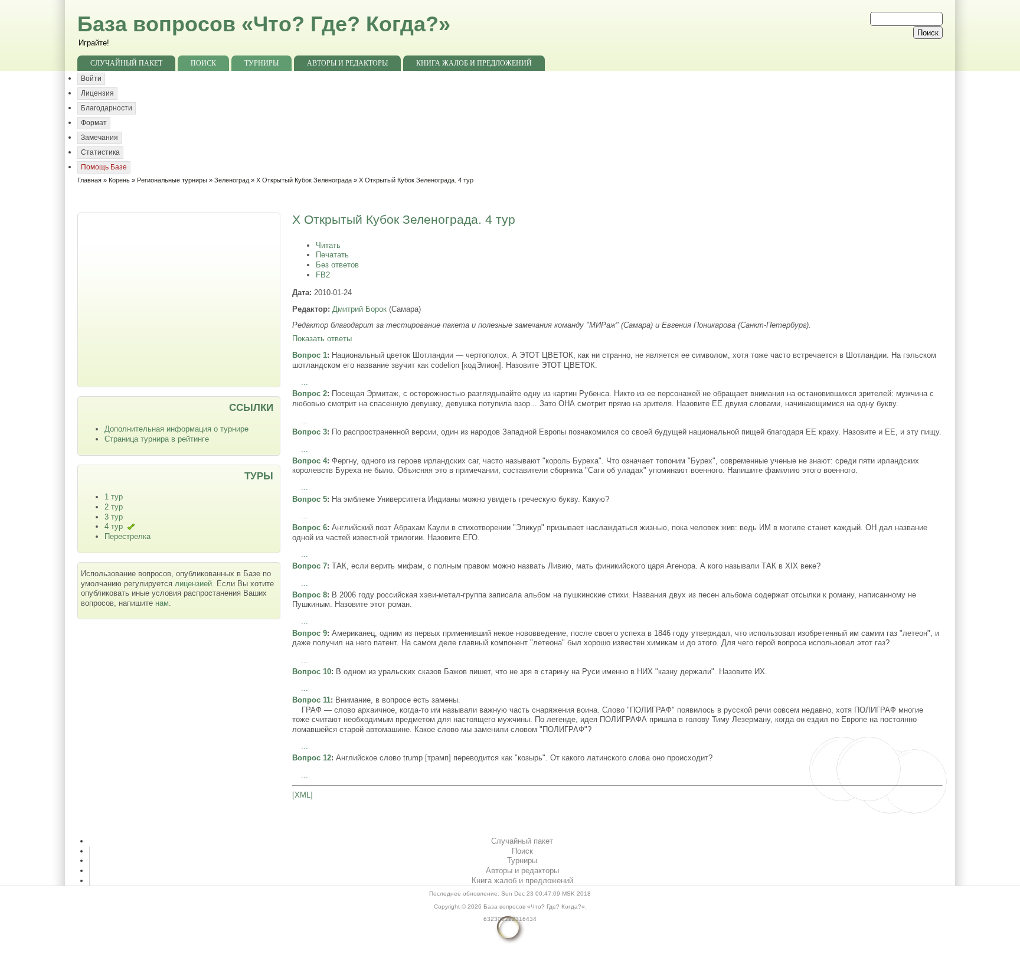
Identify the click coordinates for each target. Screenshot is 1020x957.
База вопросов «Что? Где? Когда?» (263, 24)
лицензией (193, 583)
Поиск (203, 63)
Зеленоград (231, 180)
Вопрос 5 (309, 499)
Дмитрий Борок (359, 309)
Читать (328, 245)
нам (162, 603)
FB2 (323, 274)
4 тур (113, 526)
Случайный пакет (126, 63)
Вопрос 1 (309, 355)
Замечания (99, 137)
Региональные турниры (172, 180)
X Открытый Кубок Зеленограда (304, 180)
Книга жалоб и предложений (474, 63)
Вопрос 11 (311, 699)
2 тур (113, 506)
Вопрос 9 (309, 633)
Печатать (332, 254)
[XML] (302, 795)
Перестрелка (127, 536)
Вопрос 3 (309, 431)
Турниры (261, 63)
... (304, 382)
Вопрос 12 (311, 757)
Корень (119, 180)
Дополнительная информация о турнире (176, 428)
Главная (89, 180)
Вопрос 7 (309, 565)
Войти (91, 78)
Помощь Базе (104, 167)
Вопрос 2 (309, 393)
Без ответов (337, 264)
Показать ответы (322, 338)
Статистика (100, 152)
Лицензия (97, 93)
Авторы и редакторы (347, 63)
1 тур (113, 496)
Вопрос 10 (311, 671)
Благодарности (106, 108)
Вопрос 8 (309, 594)
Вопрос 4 (309, 460)
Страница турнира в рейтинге (156, 439)
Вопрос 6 (309, 527)
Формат (94, 123)
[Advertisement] (180, 298)
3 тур (113, 516)
